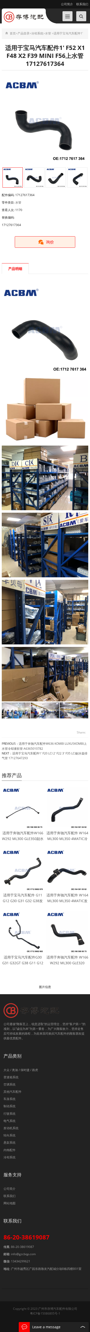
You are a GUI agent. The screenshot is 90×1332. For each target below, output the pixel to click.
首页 (13, 33)
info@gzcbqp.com (23, 1254)
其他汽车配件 (13, 1092)
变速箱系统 (11, 1077)
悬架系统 (10, 1142)
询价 (50, 242)
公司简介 (67, 4)
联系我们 (82, 4)
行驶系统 (10, 1113)
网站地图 (10, 1203)
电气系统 (10, 1121)
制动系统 (10, 1106)
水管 (48, 33)
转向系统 (10, 1135)
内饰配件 (10, 1150)
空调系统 (10, 1084)
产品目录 (24, 33)
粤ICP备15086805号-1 (45, 1313)
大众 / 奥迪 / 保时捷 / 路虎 (21, 1070)
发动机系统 (11, 1128)
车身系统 (10, 1099)
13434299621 (20, 1261)
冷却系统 (37, 33)
